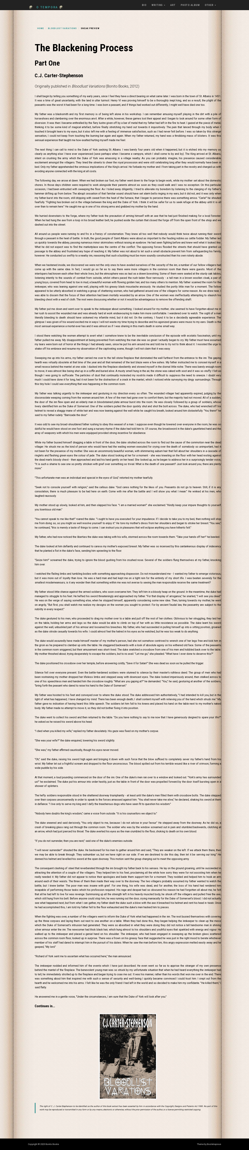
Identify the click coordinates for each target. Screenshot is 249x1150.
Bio (144, 5)
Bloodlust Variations (62, 28)
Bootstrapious (214, 1144)
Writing (157, 5)
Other (209, 5)
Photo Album (190, 5)
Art (173, 5)
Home (40, 28)
